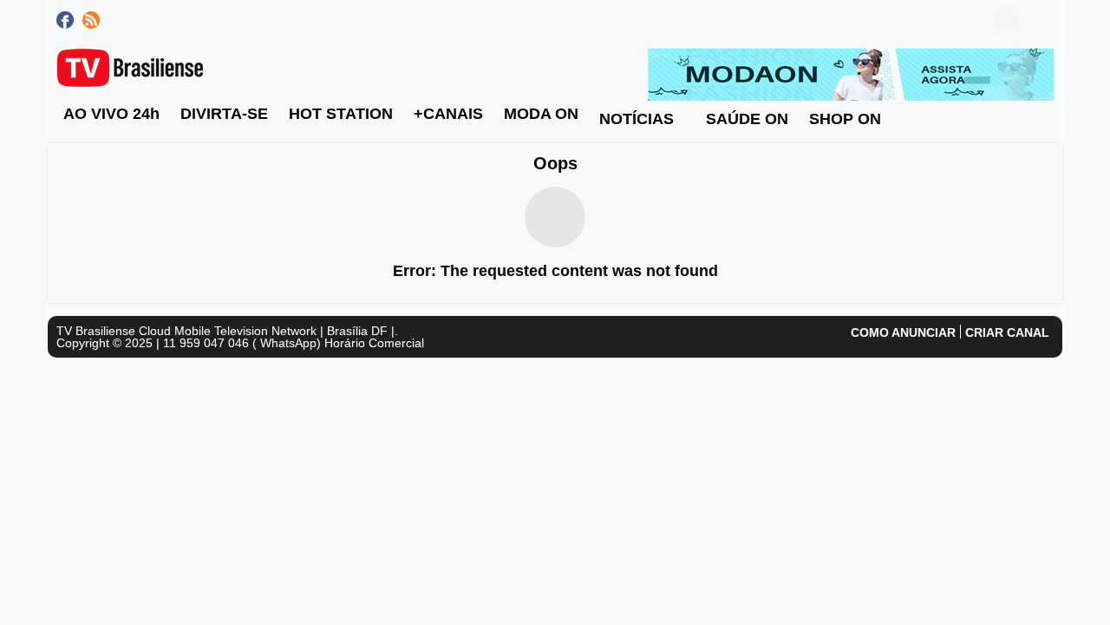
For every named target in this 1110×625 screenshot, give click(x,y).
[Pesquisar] (1041, 20)
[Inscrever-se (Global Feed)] (91, 20)
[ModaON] (851, 73)
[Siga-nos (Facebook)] (65, 20)
